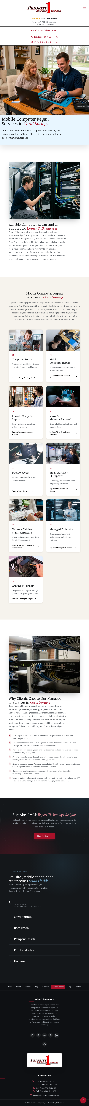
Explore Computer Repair (22, 378)
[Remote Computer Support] (26, 396)
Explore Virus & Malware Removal (60, 433)
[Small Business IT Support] (63, 453)
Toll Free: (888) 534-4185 (46, 1091)
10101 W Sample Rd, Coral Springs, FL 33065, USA (46, 1082)
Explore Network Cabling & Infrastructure (23, 546)
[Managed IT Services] (63, 510)
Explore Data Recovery (21, 491)
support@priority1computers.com (46, 1095)
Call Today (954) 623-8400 (46, 1088)
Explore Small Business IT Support (60, 490)
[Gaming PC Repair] (26, 566)
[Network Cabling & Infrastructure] (26, 510)
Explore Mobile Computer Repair (60, 376)
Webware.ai (60, 1103)
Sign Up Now (43, 836)
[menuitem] (10, 987)
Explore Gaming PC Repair (22, 598)
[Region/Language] (56, 1035)
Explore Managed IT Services (61, 548)
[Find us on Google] (44, 1044)
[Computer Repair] (26, 340)
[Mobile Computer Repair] (63, 340)
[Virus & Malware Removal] (63, 396)
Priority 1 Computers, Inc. (38, 1103)
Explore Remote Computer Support (22, 433)
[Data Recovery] (26, 453)
